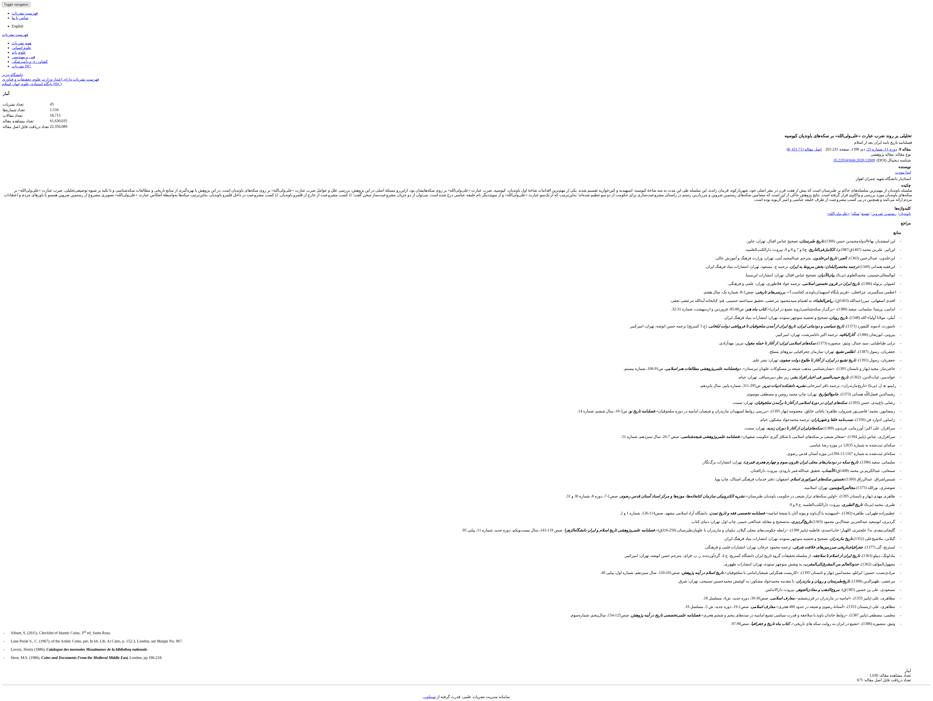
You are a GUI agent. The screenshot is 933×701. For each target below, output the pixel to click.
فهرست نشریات (25, 13)
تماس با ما (20, 18)
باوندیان (905, 214)
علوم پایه (19, 52)
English (17, 26)
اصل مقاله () (804, 149)
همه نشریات (21, 43)
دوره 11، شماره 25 (882, 149)
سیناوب (429, 697)
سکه (855, 214)
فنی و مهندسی (23, 57)
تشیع (865, 214)
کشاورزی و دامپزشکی (30, 62)
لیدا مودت (903, 172)
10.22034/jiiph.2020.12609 (854, 160)
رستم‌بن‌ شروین (884, 214)
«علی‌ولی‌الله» (838, 214)
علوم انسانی (21, 48)
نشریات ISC (21, 66)
